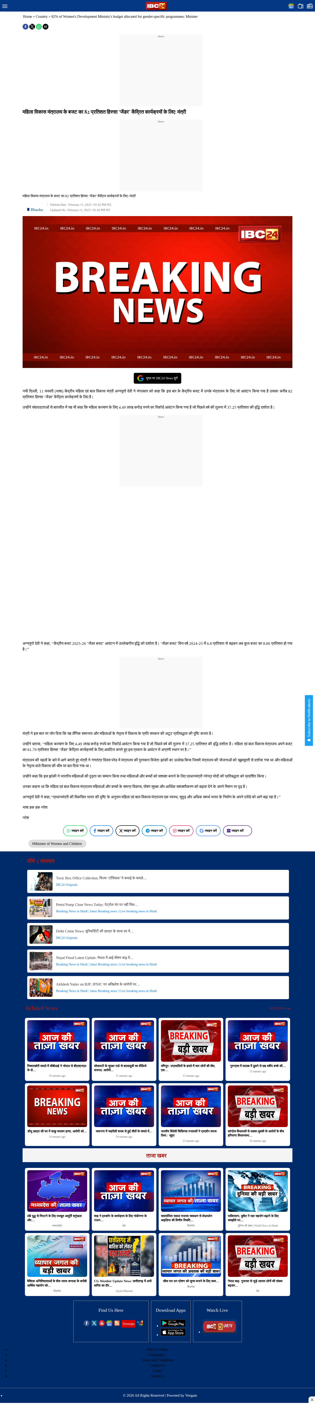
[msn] (140, 1325)
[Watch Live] (219, 1332)
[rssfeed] (117, 1325)
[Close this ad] (312, 1399)
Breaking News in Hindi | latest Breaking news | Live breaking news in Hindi (106, 911)
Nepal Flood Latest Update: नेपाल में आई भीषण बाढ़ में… (95, 958)
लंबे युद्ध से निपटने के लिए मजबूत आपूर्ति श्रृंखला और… (54, 1218)
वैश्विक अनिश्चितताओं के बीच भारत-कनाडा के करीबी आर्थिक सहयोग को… (57, 1283)
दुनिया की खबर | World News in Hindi (258, 1225)
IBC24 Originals (66, 884)
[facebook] (86, 1325)
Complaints (156, 1355)
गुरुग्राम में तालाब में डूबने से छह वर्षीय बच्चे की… (258, 1066)
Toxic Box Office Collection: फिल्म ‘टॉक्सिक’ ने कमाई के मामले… (101, 878)
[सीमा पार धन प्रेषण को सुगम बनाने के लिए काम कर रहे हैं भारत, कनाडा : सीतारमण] (191, 1256)
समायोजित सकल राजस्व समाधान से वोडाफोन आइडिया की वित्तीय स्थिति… (186, 1218)
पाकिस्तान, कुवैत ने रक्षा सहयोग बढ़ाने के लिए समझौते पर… (253, 1218)
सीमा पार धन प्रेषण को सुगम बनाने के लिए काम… (191, 1281)
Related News (41, 1007)
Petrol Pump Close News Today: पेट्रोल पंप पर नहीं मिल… (97, 905)
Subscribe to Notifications (309, 718)
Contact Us (157, 1365)
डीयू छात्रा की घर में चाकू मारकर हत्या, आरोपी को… (57, 1131)
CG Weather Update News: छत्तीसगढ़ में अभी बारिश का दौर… (123, 1283)
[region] (161, 67)
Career (157, 1371)
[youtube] (102, 1325)
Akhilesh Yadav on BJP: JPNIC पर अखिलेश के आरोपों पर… (98, 984)
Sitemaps (128, 1324)
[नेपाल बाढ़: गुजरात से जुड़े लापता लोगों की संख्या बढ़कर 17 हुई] (258, 1256)
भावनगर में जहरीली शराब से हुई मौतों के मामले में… (124, 1131)
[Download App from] (173, 1326)
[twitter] (94, 1325)
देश (124, 1225)
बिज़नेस (191, 1225)
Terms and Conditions (158, 1360)
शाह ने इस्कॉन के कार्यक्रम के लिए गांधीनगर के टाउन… (120, 1218)
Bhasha (37, 209)
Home (27, 16)
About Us (157, 1376)
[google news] (109, 1325)
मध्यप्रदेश (57, 1225)
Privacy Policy (157, 1349)
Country (42, 16)
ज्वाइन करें (77, 830)
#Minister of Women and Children (57, 844)
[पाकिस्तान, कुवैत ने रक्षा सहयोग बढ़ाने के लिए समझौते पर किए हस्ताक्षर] (258, 1191)
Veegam (191, 1395)
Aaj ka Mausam (124, 1291)
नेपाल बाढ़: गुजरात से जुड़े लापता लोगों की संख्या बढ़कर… (255, 1283)
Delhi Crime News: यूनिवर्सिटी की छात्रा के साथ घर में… (95, 931)
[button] (4, 6)
